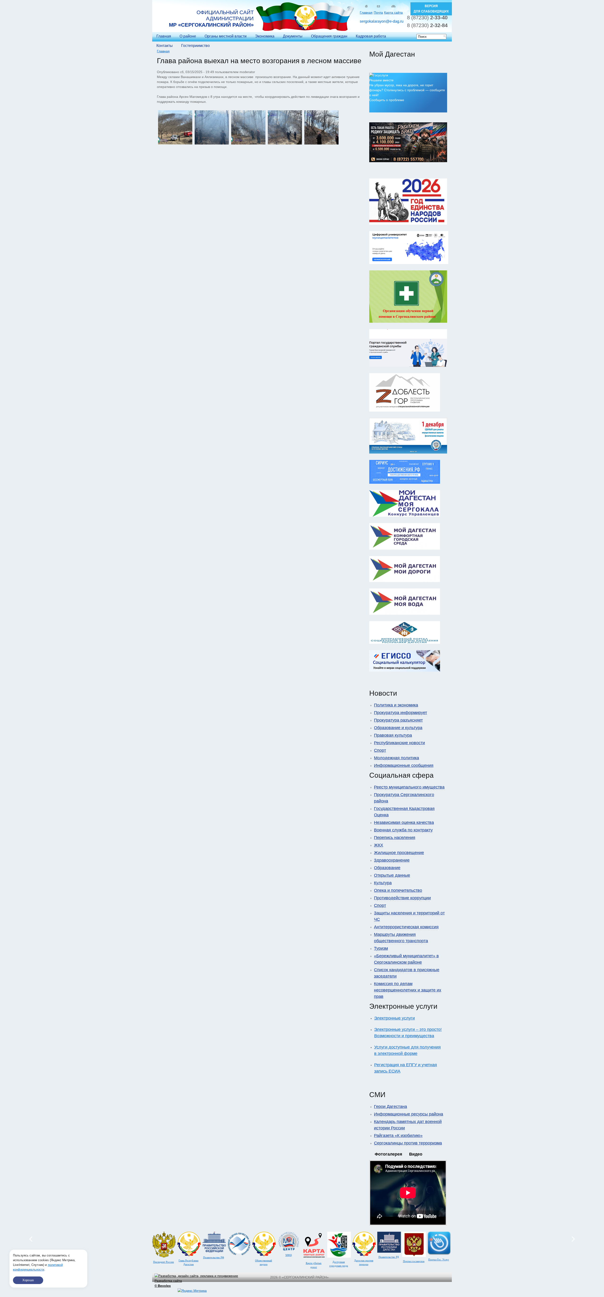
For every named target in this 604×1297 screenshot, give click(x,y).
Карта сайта (393, 12)
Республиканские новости (399, 742)
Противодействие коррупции (402, 898)
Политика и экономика (396, 705)
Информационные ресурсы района (408, 1114)
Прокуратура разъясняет (398, 720)
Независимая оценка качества (404, 822)
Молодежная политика (396, 758)
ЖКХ (378, 845)
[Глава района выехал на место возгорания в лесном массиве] (175, 143)
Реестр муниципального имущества (409, 787)
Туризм (381, 948)
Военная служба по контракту (403, 830)
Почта (378, 12)
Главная (366, 12)
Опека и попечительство (398, 890)
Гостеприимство (195, 46)
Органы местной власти (226, 36)
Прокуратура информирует (400, 712)
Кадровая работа (371, 36)
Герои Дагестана (390, 1106)
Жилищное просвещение (399, 852)
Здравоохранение (392, 860)
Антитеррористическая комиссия (406, 927)
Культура (383, 882)
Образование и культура (398, 727)
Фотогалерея (388, 1154)
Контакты (164, 46)
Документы (292, 36)
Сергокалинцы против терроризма (408, 1143)
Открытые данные (392, 875)
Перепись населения (394, 837)
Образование (387, 867)
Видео (415, 1154)
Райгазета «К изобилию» (398, 1135)
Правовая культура (393, 735)
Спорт (380, 750)
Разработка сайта (168, 1283)
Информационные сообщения (403, 765)
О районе (188, 36)
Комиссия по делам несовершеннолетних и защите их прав (407, 990)
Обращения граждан (329, 36)
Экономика (264, 36)
